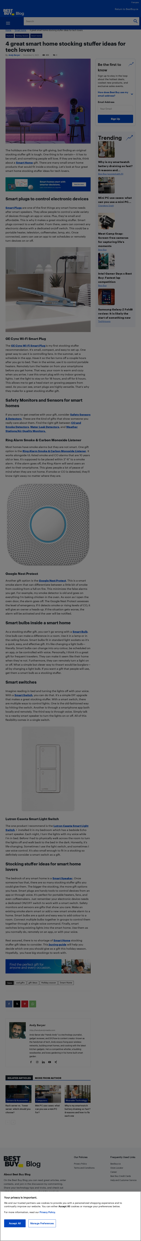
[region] (70, 1216)
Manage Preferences (42, 1223)
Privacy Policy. (48, 1212)
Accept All (15, 1223)
